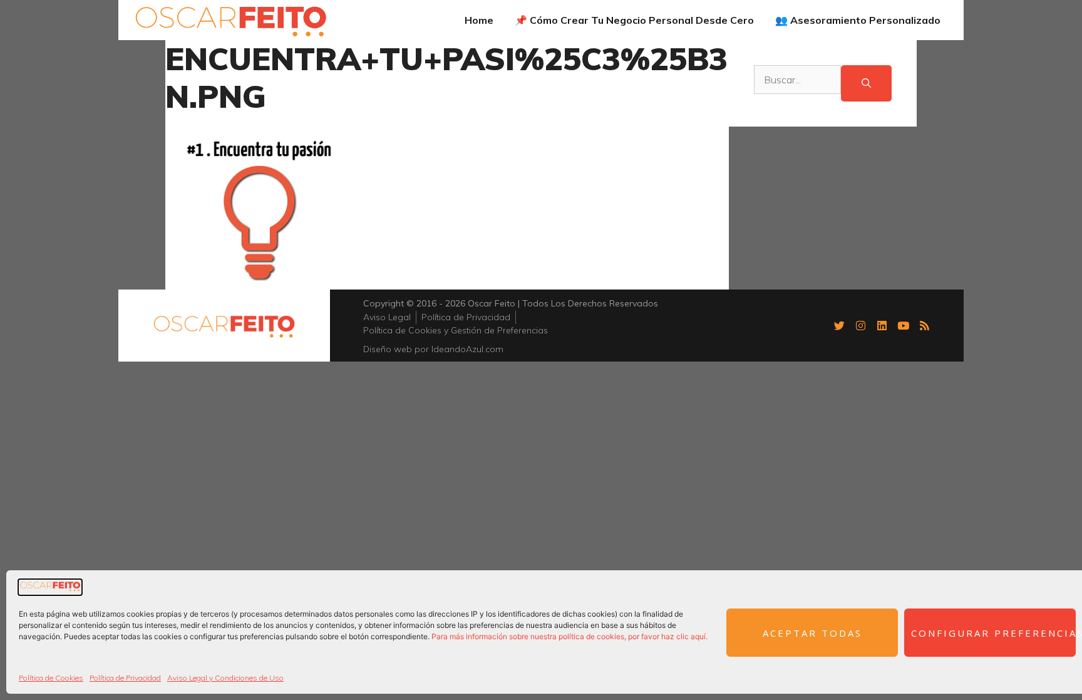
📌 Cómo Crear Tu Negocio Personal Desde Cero (634, 20)
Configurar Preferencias (993, 633)
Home (479, 20)
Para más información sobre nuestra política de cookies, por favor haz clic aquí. (569, 636)
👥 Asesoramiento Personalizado (857, 20)
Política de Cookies (51, 677)
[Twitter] (839, 325)
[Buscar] (866, 83)
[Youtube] (903, 325)
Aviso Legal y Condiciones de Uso (225, 677)
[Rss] (924, 325)
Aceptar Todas (812, 633)
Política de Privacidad (125, 677)
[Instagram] (860, 325)
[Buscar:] (797, 83)
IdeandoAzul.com (467, 349)
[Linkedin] (881, 325)
